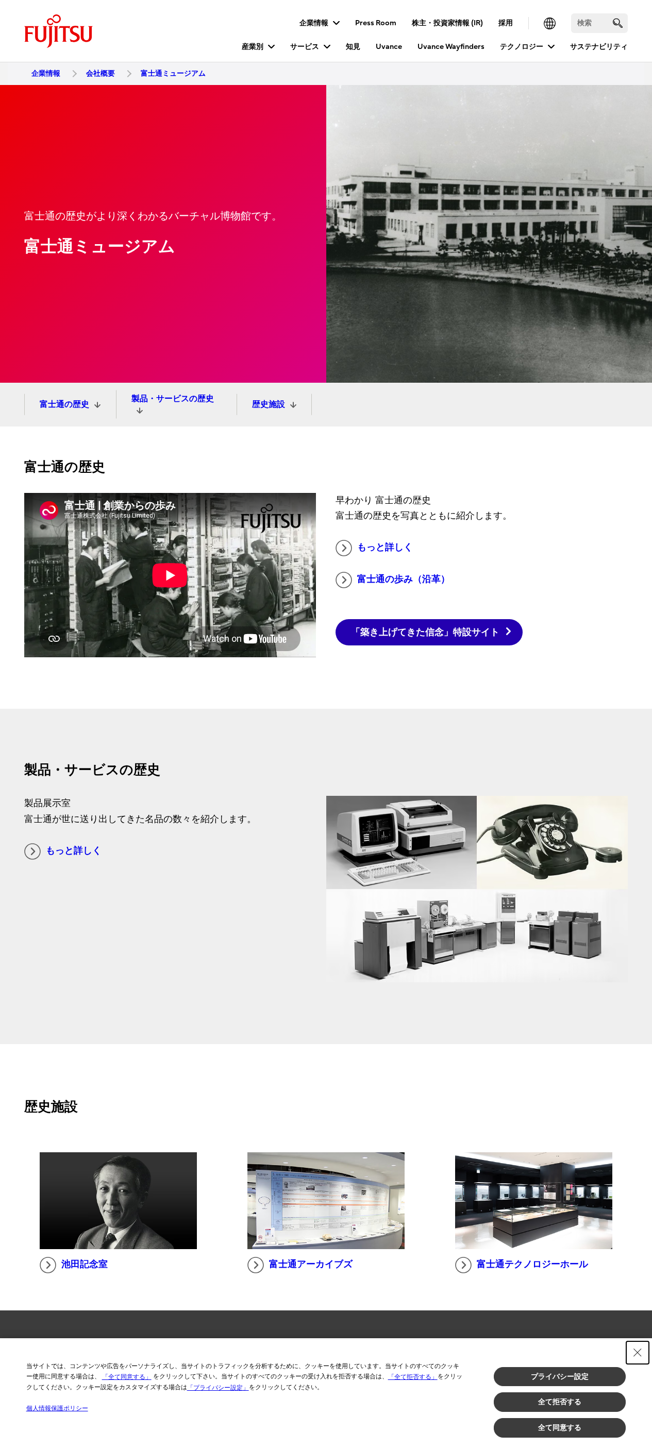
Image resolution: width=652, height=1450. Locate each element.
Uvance (389, 46)
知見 (353, 46)
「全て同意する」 (127, 1376)
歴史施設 (268, 404)
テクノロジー (521, 46)
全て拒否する (559, 1401)
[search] (618, 23)
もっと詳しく (385, 547)
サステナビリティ (599, 46)
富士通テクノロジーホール (532, 1264)
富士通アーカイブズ (311, 1264)
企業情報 (313, 23)
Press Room (375, 23)
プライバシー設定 (560, 1376)
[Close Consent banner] (637, 1352)
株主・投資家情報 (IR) (447, 23)
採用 (505, 23)
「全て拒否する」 (413, 1376)
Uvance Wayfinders (450, 46)
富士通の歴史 (64, 404)
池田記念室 (84, 1264)
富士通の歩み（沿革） (403, 579)
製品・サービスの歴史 (172, 398)
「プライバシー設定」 (218, 1387)
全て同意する (559, 1427)
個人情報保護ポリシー (57, 1408)
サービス (304, 46)
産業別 (252, 46)
